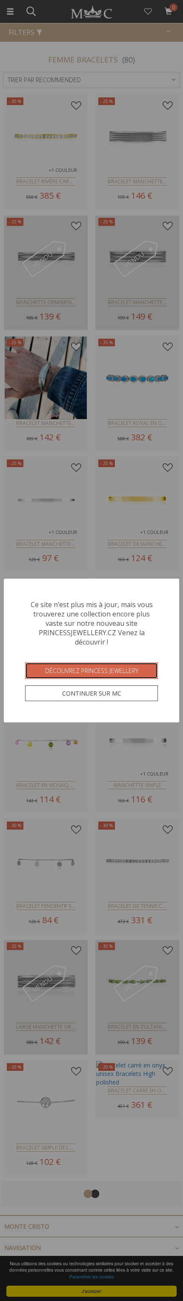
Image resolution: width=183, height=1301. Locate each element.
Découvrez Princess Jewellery (91, 671)
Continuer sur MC (91, 693)
